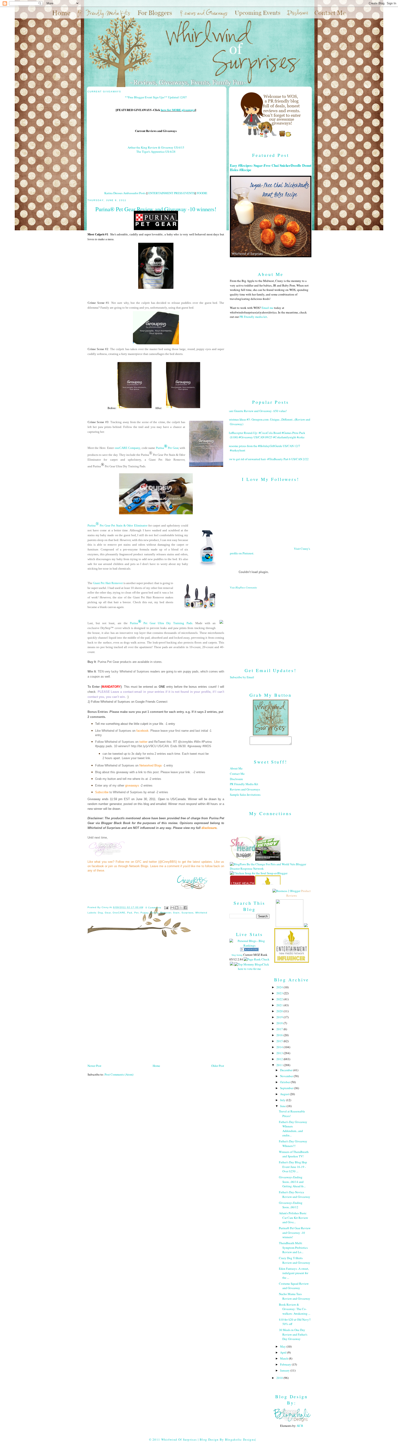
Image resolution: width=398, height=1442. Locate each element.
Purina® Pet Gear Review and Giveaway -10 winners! (294, 1232)
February (286, 1364)
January (285, 1370)
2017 (280, 1029)
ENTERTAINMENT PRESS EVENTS (171, 193)
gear (108, 912)
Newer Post (94, 1066)
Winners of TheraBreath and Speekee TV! (294, 1154)
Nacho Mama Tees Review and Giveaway (294, 1296)
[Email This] (172, 907)
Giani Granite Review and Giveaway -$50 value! (256, 411)
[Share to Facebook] (185, 907)
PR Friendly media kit (253, 317)
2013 (280, 1053)
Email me (267, 308)
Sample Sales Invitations (245, 795)
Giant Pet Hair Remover (108, 583)
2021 (280, 1005)
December (286, 1070)
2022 (280, 999)
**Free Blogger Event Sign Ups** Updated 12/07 (156, 97)
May (283, 1346)
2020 (280, 1011)
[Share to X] (181, 907)
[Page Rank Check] (256, 959)
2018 (280, 1023)
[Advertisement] (270, 625)
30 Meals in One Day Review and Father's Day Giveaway (293, 1334)
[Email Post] (166, 907)
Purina (160, 448)
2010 (280, 1378)
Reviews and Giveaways (245, 789)
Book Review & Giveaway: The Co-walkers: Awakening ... (294, 1309)
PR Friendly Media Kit (244, 784)
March (284, 1358)
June (283, 1106)
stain (176, 912)
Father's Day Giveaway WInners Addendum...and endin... (293, 1129)
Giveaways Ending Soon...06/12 (290, 1205)
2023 (280, 993)
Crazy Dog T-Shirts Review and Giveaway (294, 1260)
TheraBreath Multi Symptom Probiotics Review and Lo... (293, 1247)
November (287, 1076)
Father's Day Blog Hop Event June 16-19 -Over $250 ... (293, 1166)
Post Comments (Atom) (119, 1074)
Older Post (217, 1066)
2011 (280, 1065)
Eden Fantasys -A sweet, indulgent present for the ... (294, 1273)
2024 (280, 987)
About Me (236, 768)
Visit (243, 587)
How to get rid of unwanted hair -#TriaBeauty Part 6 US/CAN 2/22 (267, 459)
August (285, 1094)
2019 (280, 1017)
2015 (280, 1041)
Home (156, 1066)
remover (165, 912)
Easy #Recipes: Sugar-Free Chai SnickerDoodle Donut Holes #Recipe (270, 168)
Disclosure (236, 779)
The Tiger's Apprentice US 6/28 (156, 151)
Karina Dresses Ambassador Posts (125, 193)
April (283, 1352)
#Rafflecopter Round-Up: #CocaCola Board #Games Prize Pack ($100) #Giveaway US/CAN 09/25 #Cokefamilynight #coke (265, 435)
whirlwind (201, 912)
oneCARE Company (127, 448)
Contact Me (237, 774)
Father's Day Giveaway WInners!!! (293, 1143)
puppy (144, 912)
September (287, 1088)
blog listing (237, 954)
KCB (300, 1426)
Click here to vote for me (253, 966)
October (285, 1082)
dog (100, 912)
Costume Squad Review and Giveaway (294, 1285)
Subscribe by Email (242, 677)
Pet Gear (172, 448)
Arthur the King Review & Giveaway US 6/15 (156, 147)
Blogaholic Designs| (240, 1439)
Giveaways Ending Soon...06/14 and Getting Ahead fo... (292, 1181)
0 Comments (153, 907)
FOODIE (202, 193)
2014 (280, 1047)
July (283, 1100)
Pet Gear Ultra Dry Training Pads (166, 623)
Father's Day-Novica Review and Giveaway (294, 1194)
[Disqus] (156, 1002)
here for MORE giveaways (178, 110)
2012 (280, 1059)
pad (129, 912)
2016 (280, 1035)
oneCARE (119, 912)
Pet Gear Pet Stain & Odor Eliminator (123, 525)
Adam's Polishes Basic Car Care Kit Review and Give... (293, 1217)
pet (136, 912)
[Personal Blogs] (249, 950)
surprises (187, 912)
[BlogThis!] (176, 907)
